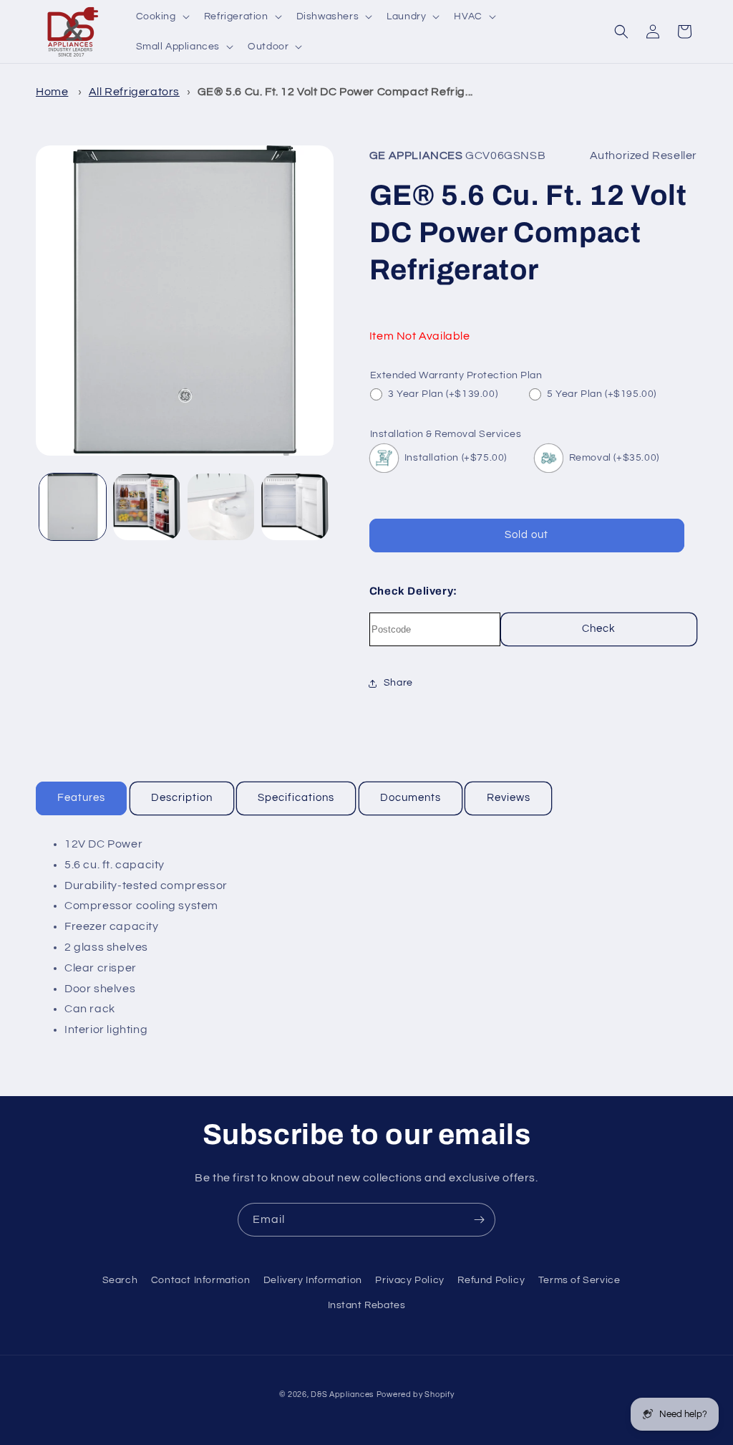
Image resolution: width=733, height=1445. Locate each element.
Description (182, 797)
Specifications (296, 797)
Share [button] (398, 683)
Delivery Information (312, 1280)
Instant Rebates (367, 1305)
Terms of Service (579, 1280)
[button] (161, 16)
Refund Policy (491, 1280)
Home (52, 91)
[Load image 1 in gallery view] (72, 507)
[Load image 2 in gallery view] (146, 507)
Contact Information (200, 1280)
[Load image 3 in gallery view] (221, 507)
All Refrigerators (134, 91)
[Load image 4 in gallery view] (294, 507)
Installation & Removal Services (446, 434)
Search (120, 1280)
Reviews (508, 797)
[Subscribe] (479, 1220)
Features (81, 797)
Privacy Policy (409, 1280)
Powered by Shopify (416, 1394)
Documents (410, 797)
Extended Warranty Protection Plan (456, 375)
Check (599, 628)
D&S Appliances (342, 1394)
